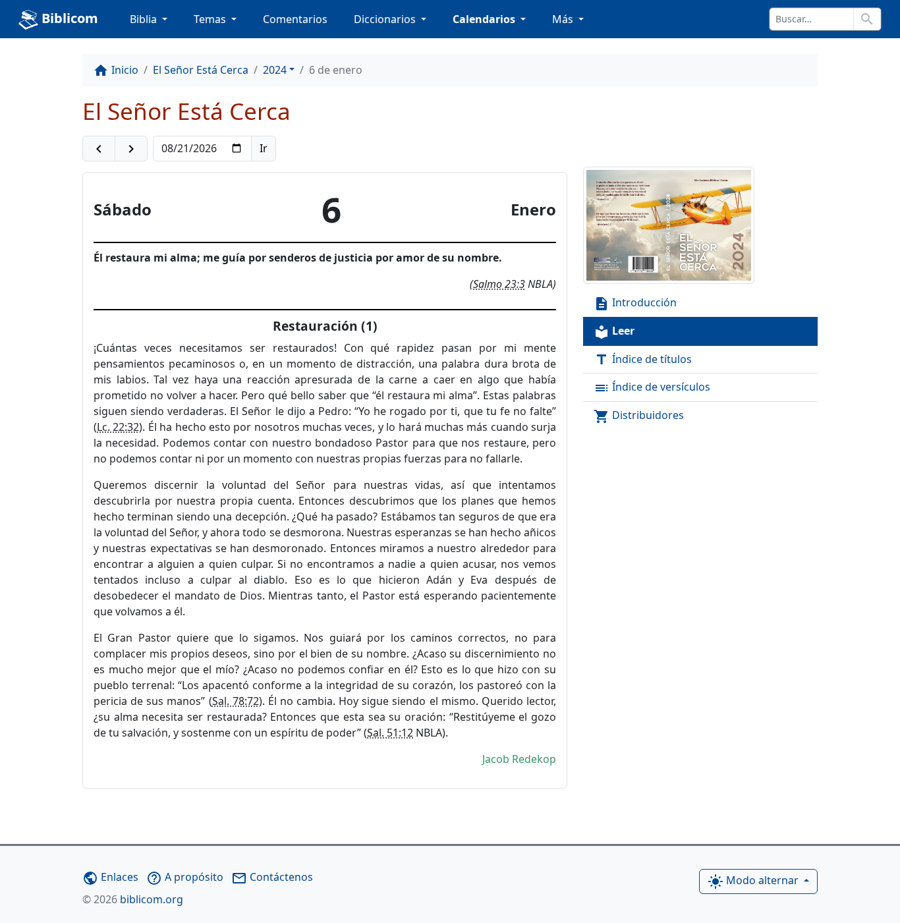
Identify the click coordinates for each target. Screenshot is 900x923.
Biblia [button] (144, 19)
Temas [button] (211, 19)
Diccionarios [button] (386, 19)
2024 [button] (275, 70)
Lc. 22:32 (118, 427)
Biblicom (68, 18)
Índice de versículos (652, 387)
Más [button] (564, 19)
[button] (98, 149)
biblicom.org (132, 899)
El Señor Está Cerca (200, 70)
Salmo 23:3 (499, 284)
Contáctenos (272, 877)
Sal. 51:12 (390, 732)
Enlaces (110, 877)
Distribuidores (639, 416)
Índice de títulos (643, 360)
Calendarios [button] (485, 19)
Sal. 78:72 (235, 701)
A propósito (184, 877)
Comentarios (295, 19)
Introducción (635, 303)
